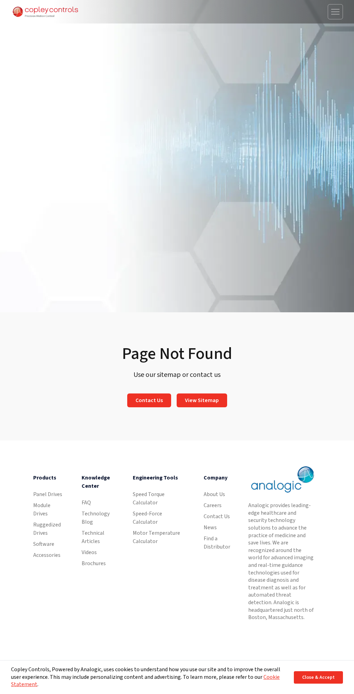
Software (43, 544)
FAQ (86, 502)
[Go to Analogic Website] (281, 479)
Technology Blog (96, 518)
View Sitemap (202, 400)
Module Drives (41, 509)
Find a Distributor (217, 543)
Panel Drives (47, 494)
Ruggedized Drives (47, 529)
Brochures (94, 563)
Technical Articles (93, 537)
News (210, 527)
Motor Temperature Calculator (156, 537)
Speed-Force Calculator (147, 518)
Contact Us (149, 400)
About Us (214, 494)
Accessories (46, 555)
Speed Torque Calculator (149, 498)
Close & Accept (318, 677)
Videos (89, 552)
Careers (213, 505)
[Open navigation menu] (335, 11)
